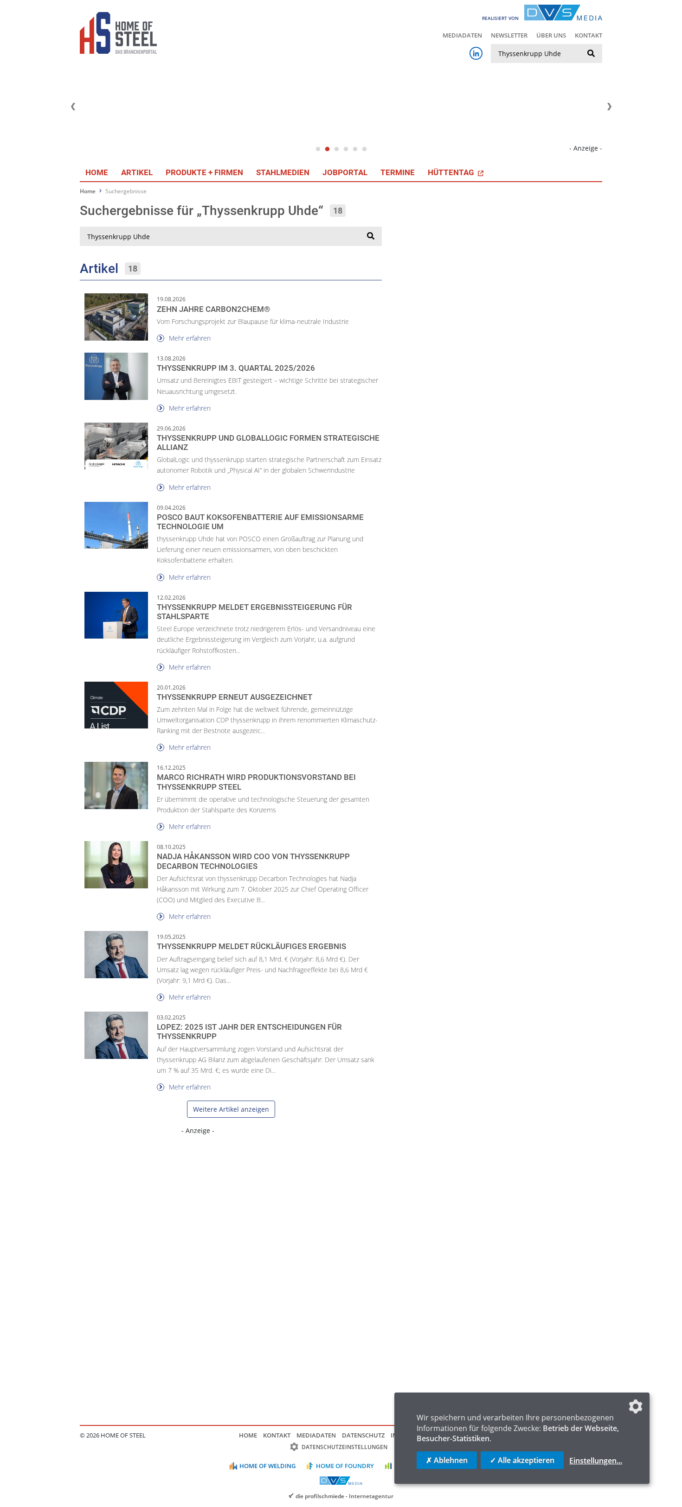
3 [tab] (336, 149)
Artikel (137, 172)
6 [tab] (364, 149)
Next (609, 106)
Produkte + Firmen (204, 172)
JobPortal (344, 172)
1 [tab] (317, 149)
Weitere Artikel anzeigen (231, 1109)
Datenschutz (363, 1435)
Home (96, 172)
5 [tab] (355, 149)
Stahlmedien (282, 172)
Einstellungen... (595, 1461)
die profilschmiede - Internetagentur (344, 1496)
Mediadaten (462, 35)
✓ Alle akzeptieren (522, 1460)
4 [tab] (345, 149)
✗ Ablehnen (447, 1460)
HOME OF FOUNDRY (345, 1466)
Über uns (551, 35)
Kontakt (588, 35)
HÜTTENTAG (452, 172)
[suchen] (591, 53)
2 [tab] (327, 149)
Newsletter (509, 35)
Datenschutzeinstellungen (344, 1447)
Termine (397, 172)
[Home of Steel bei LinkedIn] (476, 53)
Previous (72, 106)
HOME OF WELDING (267, 1466)
